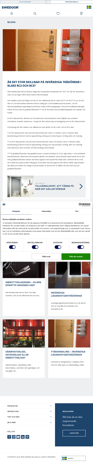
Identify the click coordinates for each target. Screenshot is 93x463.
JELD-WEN (11, 422)
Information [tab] (46, 211)
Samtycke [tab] (16, 211)
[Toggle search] (35, 13)
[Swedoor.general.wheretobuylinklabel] (81, 13)
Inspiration (13, 411)
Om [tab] (76, 211)
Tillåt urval (46, 257)
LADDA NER (74, 433)
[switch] (35, 247)
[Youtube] (18, 437)
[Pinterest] (27, 437)
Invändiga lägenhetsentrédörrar (66, 294)
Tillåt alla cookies (76, 257)
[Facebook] (9, 437)
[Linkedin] (23, 437)
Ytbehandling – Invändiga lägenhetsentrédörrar (68, 353)
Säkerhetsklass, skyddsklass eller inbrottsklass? (17, 354)
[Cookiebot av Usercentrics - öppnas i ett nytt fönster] (80, 204)
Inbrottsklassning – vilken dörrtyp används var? (23, 284)
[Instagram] (14, 437)
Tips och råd (13, 417)
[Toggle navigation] (11, 13)
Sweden (70, 458)
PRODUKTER (12, 406)
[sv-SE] (89, 7)
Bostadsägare (25, 2)
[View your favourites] (58, 13)
